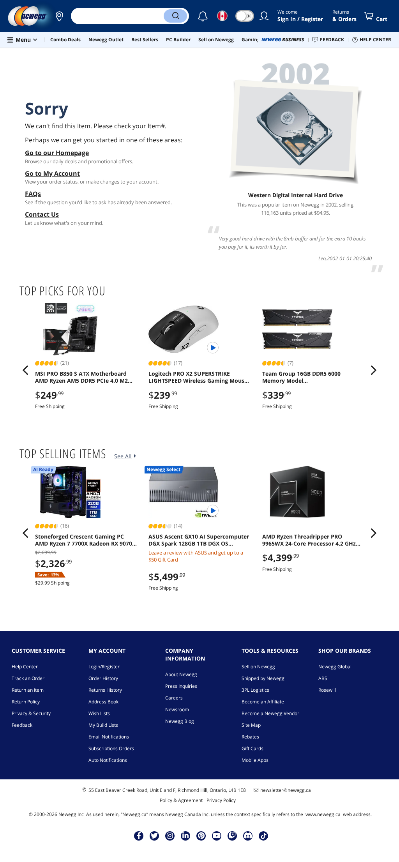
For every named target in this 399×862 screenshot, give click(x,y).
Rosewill (327, 690)
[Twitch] (232, 835)
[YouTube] (217, 835)
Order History (103, 678)
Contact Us (42, 214)
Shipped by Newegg (263, 678)
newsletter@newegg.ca (285, 790)
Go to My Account (52, 173)
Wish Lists (99, 713)
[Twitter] (154, 835)
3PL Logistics (255, 690)
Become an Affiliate (263, 701)
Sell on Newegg (258, 666)
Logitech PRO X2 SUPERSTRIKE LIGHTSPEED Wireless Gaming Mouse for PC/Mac (197, 377)
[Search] (175, 16)
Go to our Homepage (57, 152)
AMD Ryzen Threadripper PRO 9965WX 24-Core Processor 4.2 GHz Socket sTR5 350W (309, 540)
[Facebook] (139, 835)
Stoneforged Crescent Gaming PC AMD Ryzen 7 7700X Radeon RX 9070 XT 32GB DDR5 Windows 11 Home (83, 540)
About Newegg (181, 674)
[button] (59, 16)
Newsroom (177, 709)
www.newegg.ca (323, 814)
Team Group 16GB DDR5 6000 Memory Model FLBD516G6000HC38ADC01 (301, 377)
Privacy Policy (221, 800)
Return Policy (26, 701)
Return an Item (28, 690)
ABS (322, 678)
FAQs (33, 193)
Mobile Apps (255, 760)
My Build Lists (103, 725)
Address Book (103, 701)
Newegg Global (334, 666)
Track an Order (28, 678)
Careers (174, 697)
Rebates (250, 736)
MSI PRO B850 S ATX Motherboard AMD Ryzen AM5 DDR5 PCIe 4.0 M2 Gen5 (81, 377)
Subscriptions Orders (111, 748)
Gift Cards (252, 748)
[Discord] (248, 835)
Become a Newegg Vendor (270, 713)
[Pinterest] (201, 835)
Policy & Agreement (181, 800)
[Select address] (59, 16)
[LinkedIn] (185, 835)
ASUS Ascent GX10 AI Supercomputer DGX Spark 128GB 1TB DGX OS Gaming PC (198, 540)
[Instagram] (170, 835)
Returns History (105, 690)
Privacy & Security (31, 713)
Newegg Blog (179, 721)
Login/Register (104, 666)
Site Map (251, 725)
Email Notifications (108, 736)
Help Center (25, 666)
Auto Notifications (107, 760)
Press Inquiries (181, 686)
